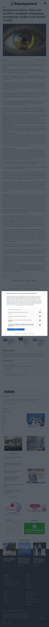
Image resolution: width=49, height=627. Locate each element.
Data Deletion (17, 333)
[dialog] (24, 313)
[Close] (45, 293)
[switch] (39, 312)
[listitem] (24, 309)
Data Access (24, 333)
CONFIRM (16, 329)
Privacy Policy (31, 333)
